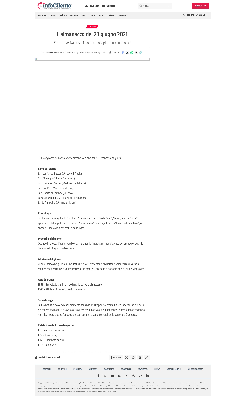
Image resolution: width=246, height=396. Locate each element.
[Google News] (193, 15)
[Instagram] (197, 15)
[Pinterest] (200, 15)
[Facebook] (180, 15)
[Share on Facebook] (123, 52)
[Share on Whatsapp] (132, 52)
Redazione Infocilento (53, 52)
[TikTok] (204, 15)
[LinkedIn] (208, 15)
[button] (141, 52)
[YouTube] (188, 15)
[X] (184, 15)
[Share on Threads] (136, 52)
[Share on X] (127, 52)
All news (92, 26)
